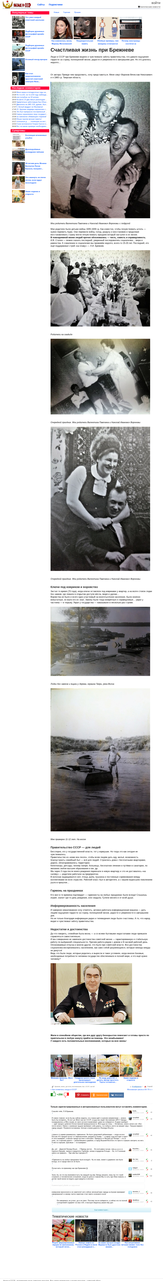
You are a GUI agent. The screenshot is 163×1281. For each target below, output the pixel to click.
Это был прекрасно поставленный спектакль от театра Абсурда (43, 112)
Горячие (66, 12)
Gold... (135, 1111)
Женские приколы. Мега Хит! (62, 1079)
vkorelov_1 (136, 1191)
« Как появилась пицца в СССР (64, 1089)
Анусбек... (136, 1148)
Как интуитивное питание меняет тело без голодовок (132, 1245)
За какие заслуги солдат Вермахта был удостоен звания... (109, 1245)
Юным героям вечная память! (29, 119)
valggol (135, 1168)
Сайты (41, 4)
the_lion (135, 1159)
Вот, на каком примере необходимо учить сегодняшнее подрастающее (46, 126)
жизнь (63, 1086)
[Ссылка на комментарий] (52, 1113)
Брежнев (57, 1086)
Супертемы (18, 130)
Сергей (149, 1086)
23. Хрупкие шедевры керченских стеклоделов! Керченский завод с (44, 109)
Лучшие (77, 12)
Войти (156, 3)
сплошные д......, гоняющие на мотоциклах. (34, 121)
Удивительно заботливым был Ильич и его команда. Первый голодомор (46, 102)
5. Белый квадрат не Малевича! (29, 107)
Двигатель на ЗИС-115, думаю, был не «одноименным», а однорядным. (46, 104)
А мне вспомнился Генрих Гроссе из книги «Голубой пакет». (41, 124)
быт (83, 1086)
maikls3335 (136, 1174)
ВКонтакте (119, 1095)
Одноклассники (101, 1095)
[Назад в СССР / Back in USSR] (17, 8)
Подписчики (56, 4)
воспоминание (77, 1086)
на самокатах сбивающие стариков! (31, 117)
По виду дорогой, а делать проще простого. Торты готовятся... (108, 1080)
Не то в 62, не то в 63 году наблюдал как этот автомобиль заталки (44, 95)
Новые (56, 12)
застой (92, 1086)
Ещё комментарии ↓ (101, 1210)
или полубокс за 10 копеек (27, 97)
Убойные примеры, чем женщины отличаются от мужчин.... (107, 44)
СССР (87, 1086)
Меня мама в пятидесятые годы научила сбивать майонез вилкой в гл (45, 92)
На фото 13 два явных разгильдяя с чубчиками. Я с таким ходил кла (45, 100)
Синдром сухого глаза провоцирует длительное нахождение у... (85, 1081)
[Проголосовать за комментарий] (148, 1113)
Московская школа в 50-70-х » (139, 1089)
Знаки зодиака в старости (131, 1079)
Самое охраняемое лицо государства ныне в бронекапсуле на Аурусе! (46, 114)
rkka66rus (136, 1200)
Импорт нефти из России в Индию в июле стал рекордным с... (86, 1245)
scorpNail (136, 1117)
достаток (68, 1086)
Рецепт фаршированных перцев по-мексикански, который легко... (63, 1245)
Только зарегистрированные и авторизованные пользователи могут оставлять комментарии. (99, 1107)
